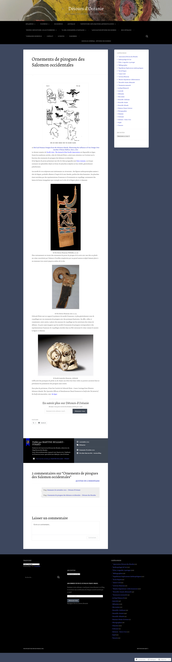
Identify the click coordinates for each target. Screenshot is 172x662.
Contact (50, 36)
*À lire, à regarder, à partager (73, 30)
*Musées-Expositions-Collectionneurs (40, 30)
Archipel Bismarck (123, 88)
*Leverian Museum (123, 77)
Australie (71, 24)
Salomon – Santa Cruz (124, 119)
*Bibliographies (122, 65)
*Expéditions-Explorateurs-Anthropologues (97, 24)
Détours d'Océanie (86, 8)
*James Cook (122, 74)
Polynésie (44, 24)
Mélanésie (30, 24)
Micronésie (58, 24)
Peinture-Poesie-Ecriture (125, 108)
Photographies (122, 111)
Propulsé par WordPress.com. (33, 648)
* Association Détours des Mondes (103, 30)
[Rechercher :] (42, 577)
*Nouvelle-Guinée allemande (126, 82)
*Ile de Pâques (122, 71)
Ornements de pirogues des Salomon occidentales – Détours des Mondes (71, 495)
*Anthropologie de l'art (124, 59)
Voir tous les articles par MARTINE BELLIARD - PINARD (52, 459)
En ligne (54, 394)
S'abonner (121, 117)
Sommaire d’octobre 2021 (87, 450)
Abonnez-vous (80, 411)
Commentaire (92, 537)
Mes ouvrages (126, 30)
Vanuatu (120, 125)
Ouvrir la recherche (147, 36)
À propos (61, 36)
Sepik (119, 122)
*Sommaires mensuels (34, 36)
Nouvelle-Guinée (123, 102)
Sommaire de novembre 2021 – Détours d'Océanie (63, 490)
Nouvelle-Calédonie (124, 99)
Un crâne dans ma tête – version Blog (90, 453)
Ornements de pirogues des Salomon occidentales (58, 62)
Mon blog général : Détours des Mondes (96, 41)
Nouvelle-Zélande (123, 105)
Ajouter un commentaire (88, 481)
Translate (37, 566)
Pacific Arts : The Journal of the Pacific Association (63, 152)
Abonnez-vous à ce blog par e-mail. (82, 583)
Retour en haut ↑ (143, 648)
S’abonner (73, 36)
